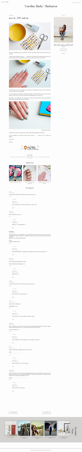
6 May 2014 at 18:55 (12, 192)
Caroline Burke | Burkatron (41, 6)
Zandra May (11, 370)
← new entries (13, 412)
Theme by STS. (49, 450)
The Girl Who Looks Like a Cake (15, 353)
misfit (25, 56)
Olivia (10, 191)
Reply (10, 196)
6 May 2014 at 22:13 (12, 302)
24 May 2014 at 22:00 (15, 361)
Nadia (10, 346)
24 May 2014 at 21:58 (15, 272)
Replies (14, 199)
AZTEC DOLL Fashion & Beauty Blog (20, 377)
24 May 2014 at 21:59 (15, 292)
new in (36, 135)
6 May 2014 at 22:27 (12, 324)
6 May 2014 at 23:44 (12, 371)
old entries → (47, 412)
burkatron (14, 201)
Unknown (11, 211)
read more (63, 49)
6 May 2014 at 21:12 (12, 282)
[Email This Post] (31, 155)
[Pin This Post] (30, 155)
